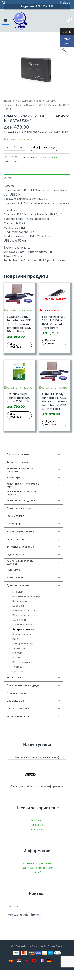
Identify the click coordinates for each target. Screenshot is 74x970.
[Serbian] (19, 960)
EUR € (65, 31)
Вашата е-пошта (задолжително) (37, 757)
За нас (37, 872)
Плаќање (37, 824)
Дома (7, 100)
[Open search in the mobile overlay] (4, 2)
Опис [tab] (7, 177)
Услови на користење (37, 863)
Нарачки (37, 820)
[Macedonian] (11, 960)
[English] (26, 960)
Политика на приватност (37, 867)
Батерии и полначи (46, 157)
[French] (42, 960)
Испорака (37, 829)
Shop (16, 100)
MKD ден (65, 41)
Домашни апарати (33, 100)
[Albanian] (34, 960)
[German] (49, 960)
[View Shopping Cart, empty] (67, 21)
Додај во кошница (44, 147)
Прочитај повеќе (50, 341)
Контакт (13, 906)
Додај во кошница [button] (15, 345)
